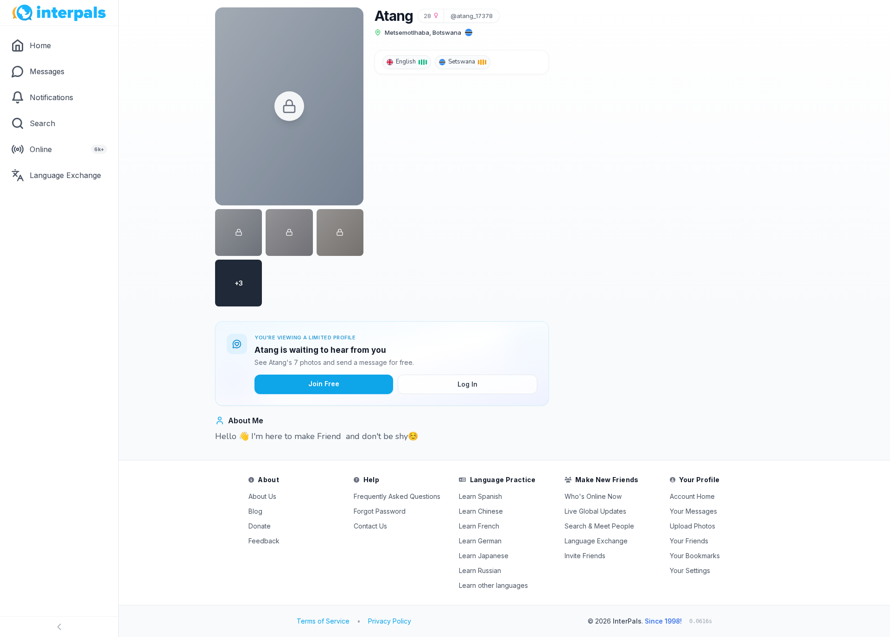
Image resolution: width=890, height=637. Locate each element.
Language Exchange (596, 541)
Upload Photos (692, 526)
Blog (255, 511)
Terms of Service (323, 621)
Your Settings (690, 570)
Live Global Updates (595, 511)
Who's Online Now (593, 496)
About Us (262, 496)
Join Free (323, 384)
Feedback (264, 541)
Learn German (480, 541)
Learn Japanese (484, 556)
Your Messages (693, 511)
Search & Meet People (599, 526)
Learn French (479, 526)
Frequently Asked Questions (397, 496)
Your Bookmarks (695, 556)
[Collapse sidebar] (59, 627)
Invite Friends (585, 556)
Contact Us (370, 526)
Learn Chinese (481, 511)
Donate (259, 526)
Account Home (692, 496)
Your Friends (689, 541)
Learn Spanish (480, 496)
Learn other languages (493, 585)
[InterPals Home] (59, 13)
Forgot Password (380, 511)
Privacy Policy (389, 621)
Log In (467, 384)
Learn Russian (480, 570)
